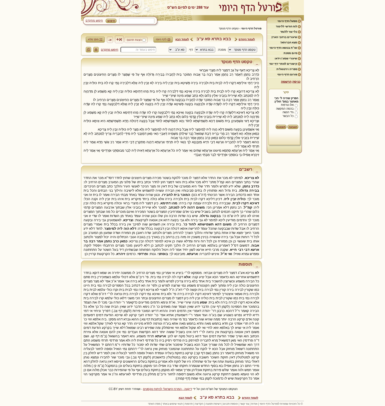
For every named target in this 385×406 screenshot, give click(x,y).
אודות (254, 403)
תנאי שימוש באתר (172, 403)
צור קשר (244, 403)
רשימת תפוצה (213, 403)
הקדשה (199, 403)
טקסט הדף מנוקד (229, 28)
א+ (119, 39)
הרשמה (286, 81)
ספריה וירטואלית (286, 69)
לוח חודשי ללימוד (286, 26)
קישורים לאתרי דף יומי (283, 63)
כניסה (296, 81)
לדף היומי (161, 39)
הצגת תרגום (134, 40)
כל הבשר (288, 116)
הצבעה (293, 127)
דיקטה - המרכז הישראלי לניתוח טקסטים (167, 389)
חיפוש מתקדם (94, 20)
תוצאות (281, 127)
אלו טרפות (287, 105)
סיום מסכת (290, 53)
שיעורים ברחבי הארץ (284, 37)
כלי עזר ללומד (288, 31)
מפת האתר (154, 403)
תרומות (189, 403)
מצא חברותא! (289, 42)
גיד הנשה (288, 112)
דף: (190, 49)
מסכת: (221, 49)
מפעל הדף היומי (287, 21)
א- (110, 40)
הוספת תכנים (230, 403)
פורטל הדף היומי (251, 28)
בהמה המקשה (285, 108)
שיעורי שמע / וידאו (286, 58)
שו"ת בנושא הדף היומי (283, 47)
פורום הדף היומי (287, 74)
